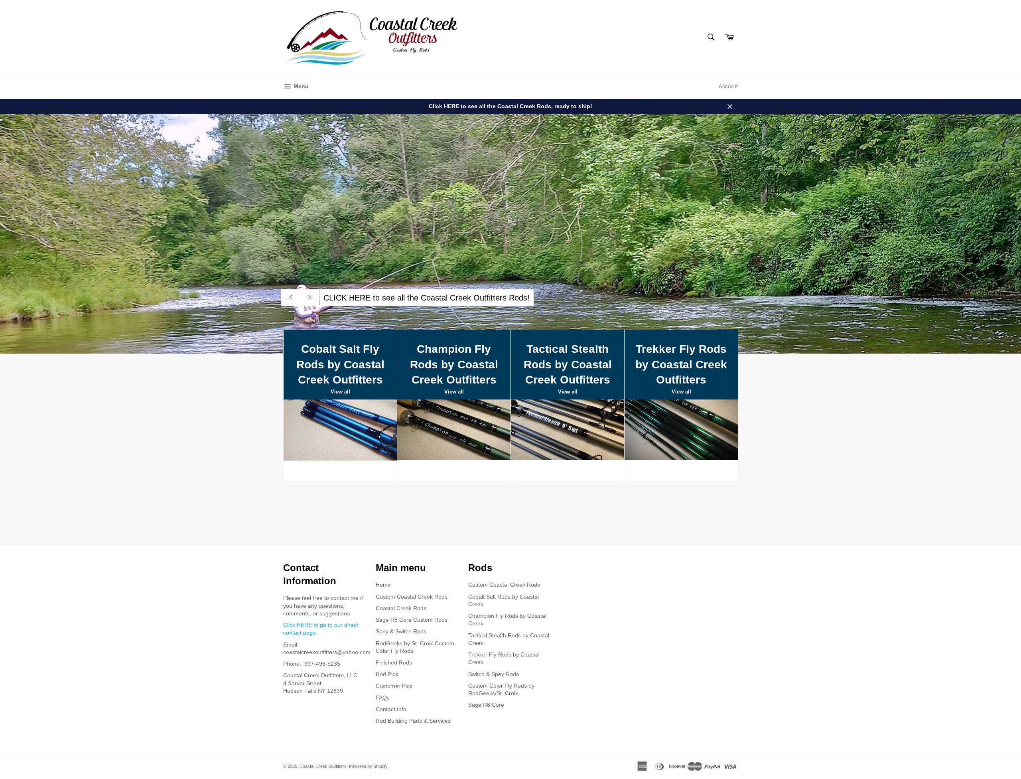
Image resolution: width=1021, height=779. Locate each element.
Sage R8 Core (486, 705)
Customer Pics (394, 686)
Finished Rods (394, 662)
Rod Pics (387, 674)
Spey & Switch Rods (401, 631)
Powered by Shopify (368, 766)
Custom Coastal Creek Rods (411, 596)
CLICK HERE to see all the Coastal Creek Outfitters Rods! (426, 297)
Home (383, 584)
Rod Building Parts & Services (413, 721)
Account (728, 86)
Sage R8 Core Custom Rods (411, 620)
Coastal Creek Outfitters (323, 766)
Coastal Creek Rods (401, 608)
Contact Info (391, 709)
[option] (510, 234)
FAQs (383, 697)
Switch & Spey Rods (493, 674)
